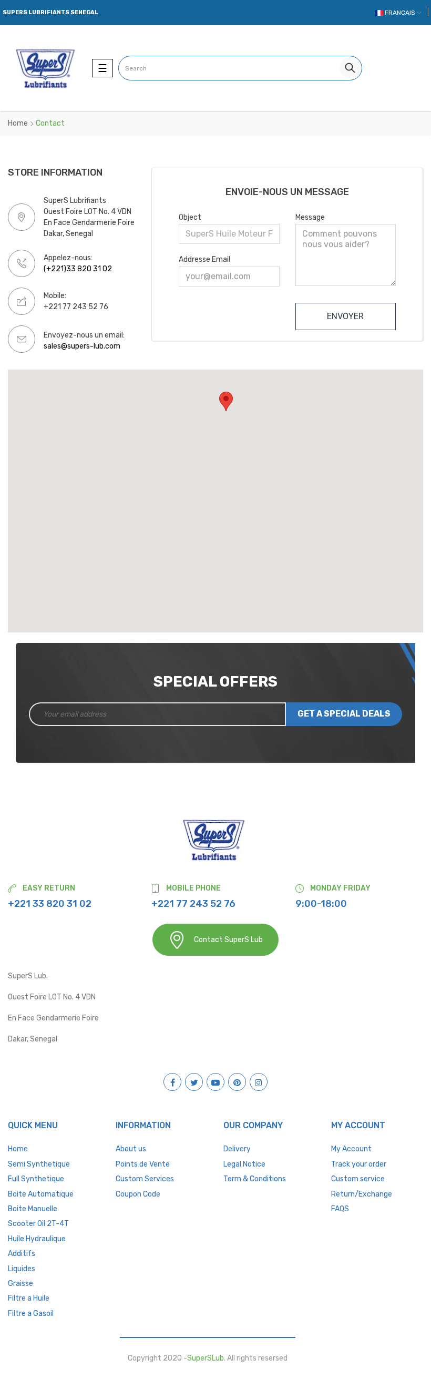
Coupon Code (138, 1194)
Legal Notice (244, 1164)
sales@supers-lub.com (82, 346)
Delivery (237, 1148)
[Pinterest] (237, 1082)
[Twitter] (194, 1082)
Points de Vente (143, 1164)
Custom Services (145, 1178)
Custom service (358, 1178)
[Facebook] (172, 1082)
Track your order (358, 1164)
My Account (351, 1148)
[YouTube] (215, 1082)
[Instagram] (259, 1082)
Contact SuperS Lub (228, 939)
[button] (226, 401)
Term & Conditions (254, 1178)
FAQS (340, 1208)
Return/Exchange (361, 1194)
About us (131, 1148)
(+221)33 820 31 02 (78, 268)
